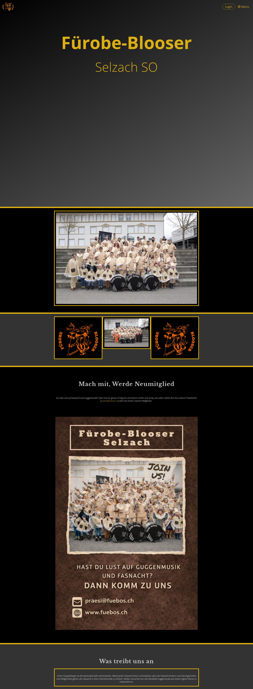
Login (228, 7)
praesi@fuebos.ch (109, 400)
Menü (244, 7)
